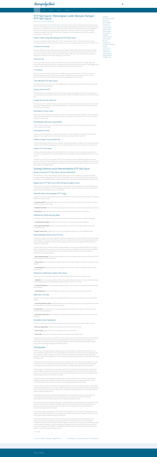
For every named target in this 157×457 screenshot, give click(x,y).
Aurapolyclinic (44, 3)
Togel (59, 10)
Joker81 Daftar (107, 31)
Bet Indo (105, 40)
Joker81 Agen (106, 39)
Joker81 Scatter (107, 28)
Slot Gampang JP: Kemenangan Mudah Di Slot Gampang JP (83, 438)
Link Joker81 (106, 33)
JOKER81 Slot (106, 51)
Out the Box (41, 452)
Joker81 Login (106, 26)
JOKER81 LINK (107, 57)
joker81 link (106, 20)
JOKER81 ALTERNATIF (109, 44)
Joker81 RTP (106, 24)
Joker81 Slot (106, 48)
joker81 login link (107, 37)
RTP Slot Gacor (56, 25)
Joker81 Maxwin (107, 55)
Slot (37, 10)
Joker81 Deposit (107, 53)
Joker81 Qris (106, 50)
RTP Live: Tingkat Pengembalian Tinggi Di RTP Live (48, 438)
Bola (43, 10)
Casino (67, 10)
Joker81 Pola (106, 42)
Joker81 (105, 46)
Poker (51, 10)
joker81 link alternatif (108, 18)
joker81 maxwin (107, 22)
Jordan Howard (50, 21)
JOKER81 (105, 16)
